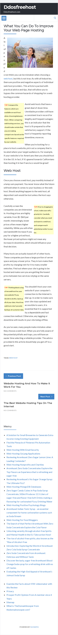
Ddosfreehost (20, 7)
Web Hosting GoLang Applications (23, 453)
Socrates (34, 627)
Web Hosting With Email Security (22, 449)
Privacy (10, 591)
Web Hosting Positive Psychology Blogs (26, 505)
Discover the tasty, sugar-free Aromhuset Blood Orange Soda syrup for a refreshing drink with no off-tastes (29, 564)
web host (8, 78)
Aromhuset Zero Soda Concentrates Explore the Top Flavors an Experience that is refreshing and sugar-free (29, 472)
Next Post (45, 396)
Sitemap (10, 602)
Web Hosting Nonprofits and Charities (25, 464)
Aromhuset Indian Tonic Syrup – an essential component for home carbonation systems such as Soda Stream (29, 513)
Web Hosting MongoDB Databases (23, 486)
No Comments (10, 391)
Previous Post (14, 376)
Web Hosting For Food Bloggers (22, 520)
